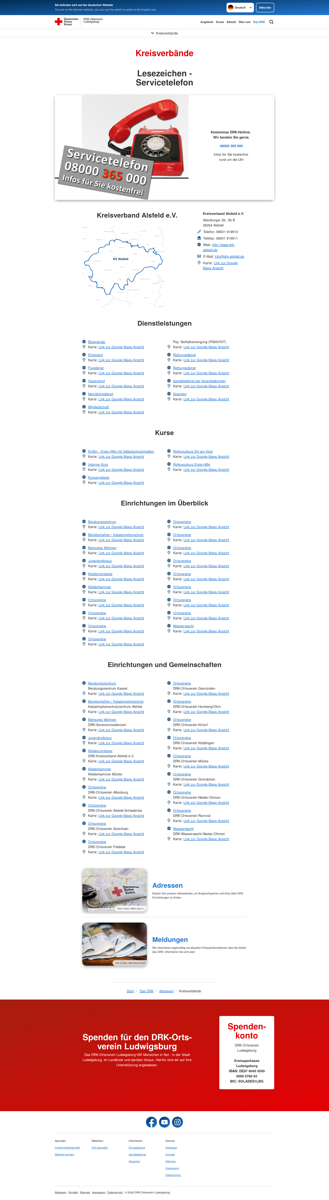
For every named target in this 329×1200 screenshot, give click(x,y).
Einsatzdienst (137, 1148)
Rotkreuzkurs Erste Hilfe (191, 464)
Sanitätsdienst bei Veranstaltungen (199, 380)
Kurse (220, 22)
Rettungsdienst (184, 354)
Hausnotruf (96, 380)
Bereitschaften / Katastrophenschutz (116, 534)
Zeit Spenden (100, 1148)
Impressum (172, 1168)
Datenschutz (173, 1175)
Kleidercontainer (100, 573)
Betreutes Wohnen (102, 547)
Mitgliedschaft (98, 406)
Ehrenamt (95, 354)
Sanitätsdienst (137, 1154)
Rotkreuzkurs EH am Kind (192, 451)
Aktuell (231, 22)
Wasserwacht (183, 625)
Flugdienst (96, 367)
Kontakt (170, 1154)
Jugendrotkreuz (100, 560)
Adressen (167, 885)
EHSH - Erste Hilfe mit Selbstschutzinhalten (121, 451)
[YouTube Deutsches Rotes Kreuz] (164, 1122)
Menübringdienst (100, 393)
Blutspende (96, 341)
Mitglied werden (64, 1154)
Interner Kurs (98, 464)
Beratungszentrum (102, 521)
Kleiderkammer (99, 586)
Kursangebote (98, 477)
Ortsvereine (97, 599)
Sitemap (171, 1161)
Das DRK (259, 22)
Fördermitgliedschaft (67, 1148)
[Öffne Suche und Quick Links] (271, 22)
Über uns (245, 22)
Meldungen (170, 939)
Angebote (206, 22)
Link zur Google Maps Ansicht (220, 265)
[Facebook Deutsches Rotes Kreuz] (151, 1122)
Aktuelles (134, 1161)
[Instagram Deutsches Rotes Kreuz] (177, 1122)
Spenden (180, 393)
